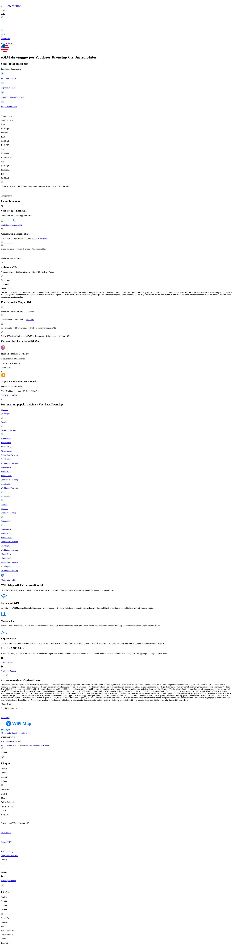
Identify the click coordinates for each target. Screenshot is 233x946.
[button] (116, 750)
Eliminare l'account (41, 745)
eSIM (3, 34)
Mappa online (6, 733)
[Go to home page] (9, 4)
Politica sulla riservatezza (24, 745)
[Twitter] (2, 731)
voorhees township (8, 43)
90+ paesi (43, 238)
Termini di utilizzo (8, 745)
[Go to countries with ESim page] (7, 243)
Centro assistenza (22, 733)
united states (5, 39)
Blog (13, 733)
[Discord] (5, 731)
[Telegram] (8, 731)
